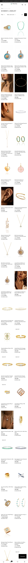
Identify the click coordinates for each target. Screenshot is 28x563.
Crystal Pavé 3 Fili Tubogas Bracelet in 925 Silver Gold (20, 349)
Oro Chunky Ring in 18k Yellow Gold (7, 487)
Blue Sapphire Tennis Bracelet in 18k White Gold (21, 460)
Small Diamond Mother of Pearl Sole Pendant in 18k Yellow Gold (6, 292)
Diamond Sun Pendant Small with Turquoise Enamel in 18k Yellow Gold (20, 67)
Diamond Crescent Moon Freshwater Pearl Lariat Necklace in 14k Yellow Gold (6, 152)
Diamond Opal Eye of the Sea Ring (7, 39)
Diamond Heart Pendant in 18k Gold (7, 432)
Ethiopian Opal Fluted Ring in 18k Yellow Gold (7, 543)
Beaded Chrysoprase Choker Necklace (20, 39)
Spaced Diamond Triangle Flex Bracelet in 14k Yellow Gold (7, 321)
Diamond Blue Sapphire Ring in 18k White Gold (20, 487)
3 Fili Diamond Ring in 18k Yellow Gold (20, 404)
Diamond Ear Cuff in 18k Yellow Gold (21, 432)
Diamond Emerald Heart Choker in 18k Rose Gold (19, 95)
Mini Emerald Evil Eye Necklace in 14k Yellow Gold (20, 236)
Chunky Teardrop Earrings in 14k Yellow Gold (6, 124)
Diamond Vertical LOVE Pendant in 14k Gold (5, 236)
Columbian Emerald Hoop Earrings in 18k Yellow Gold (20, 152)
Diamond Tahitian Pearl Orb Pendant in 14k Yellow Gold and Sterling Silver (6, 95)
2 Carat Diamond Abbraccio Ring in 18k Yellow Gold (20, 292)
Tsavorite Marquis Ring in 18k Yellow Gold (7, 349)
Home (2, 8)
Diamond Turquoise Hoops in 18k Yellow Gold (20, 515)
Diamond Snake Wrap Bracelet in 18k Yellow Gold (21, 208)
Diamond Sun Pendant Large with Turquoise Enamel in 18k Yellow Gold (7, 67)
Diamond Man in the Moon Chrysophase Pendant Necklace (20, 543)
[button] (25, 4)
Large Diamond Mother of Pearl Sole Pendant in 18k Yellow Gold (20, 264)
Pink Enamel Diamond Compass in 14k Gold (19, 180)
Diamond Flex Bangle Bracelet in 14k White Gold (21, 124)
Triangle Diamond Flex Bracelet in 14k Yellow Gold (20, 321)
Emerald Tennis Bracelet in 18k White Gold (7, 460)
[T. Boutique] (14, 4)
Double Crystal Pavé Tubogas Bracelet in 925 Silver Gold (7, 376)
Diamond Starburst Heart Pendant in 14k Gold (6, 180)
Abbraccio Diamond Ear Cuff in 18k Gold (7, 208)
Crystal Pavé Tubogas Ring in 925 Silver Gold (7, 404)
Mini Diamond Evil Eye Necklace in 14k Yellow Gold (6, 263)
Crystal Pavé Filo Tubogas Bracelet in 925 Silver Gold (20, 376)
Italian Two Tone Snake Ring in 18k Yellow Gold (7, 515)
